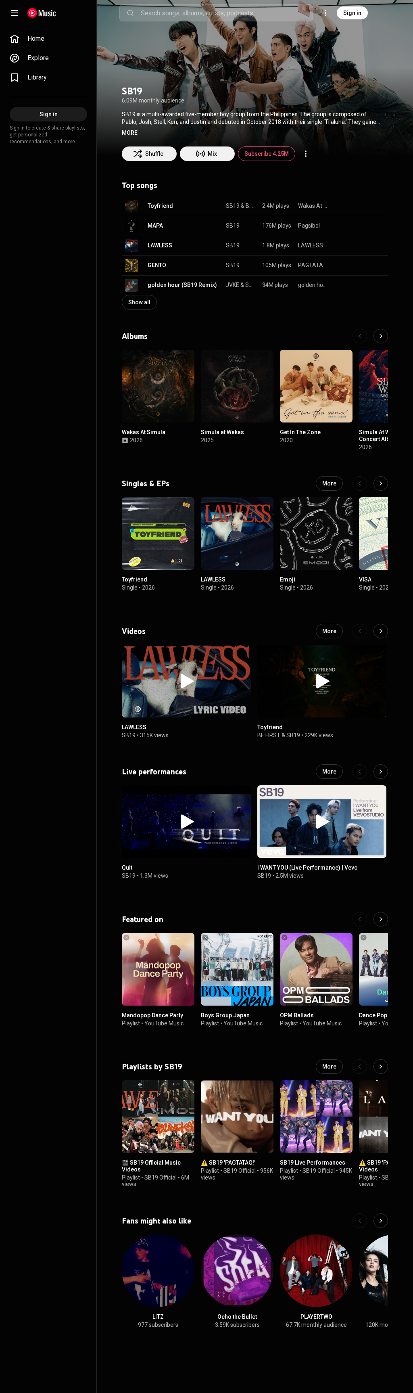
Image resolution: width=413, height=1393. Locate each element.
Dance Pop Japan (382, 1015)
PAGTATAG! (313, 265)
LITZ (158, 1317)
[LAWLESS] (237, 533)
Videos (134, 631)
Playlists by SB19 (152, 1066)
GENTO (157, 265)
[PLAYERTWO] (316, 1270)
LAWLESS (160, 245)
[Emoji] (316, 533)
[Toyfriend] (158, 533)
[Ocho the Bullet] (237, 1270)
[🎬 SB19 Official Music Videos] (158, 1116)
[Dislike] (356, 206)
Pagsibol (309, 225)
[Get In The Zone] (316, 386)
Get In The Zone (300, 432)
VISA (365, 579)
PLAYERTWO (316, 1317)
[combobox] (227, 13)
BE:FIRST (251, 206)
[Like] (341, 206)
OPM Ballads (297, 1015)
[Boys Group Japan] (237, 969)
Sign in (352, 13)
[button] (130, 133)
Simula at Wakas (222, 432)
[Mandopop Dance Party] (158, 969)
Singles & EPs (145, 483)
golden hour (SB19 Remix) (182, 285)
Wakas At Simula (313, 206)
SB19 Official (160, 1177)
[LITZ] (158, 1270)
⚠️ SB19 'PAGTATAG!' (228, 1162)
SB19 (233, 206)
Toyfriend (160, 206)
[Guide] (14, 13)
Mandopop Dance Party (152, 1015)
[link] (48, 38)
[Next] (380, 336)
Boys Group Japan (225, 1015)
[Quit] (186, 821)
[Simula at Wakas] (237, 386)
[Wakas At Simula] (158, 386)
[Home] (41, 13)
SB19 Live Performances (312, 1162)
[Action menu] (305, 153)
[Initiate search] (130, 12)
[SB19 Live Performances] (316, 1116)
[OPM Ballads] (316, 969)
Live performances (154, 771)
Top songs (139, 185)
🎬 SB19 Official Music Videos (151, 1166)
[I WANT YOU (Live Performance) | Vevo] (321, 821)
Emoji (287, 579)
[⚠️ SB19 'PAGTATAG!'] (237, 1116)
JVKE (232, 285)
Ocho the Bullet (237, 1317)
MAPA (155, 225)
